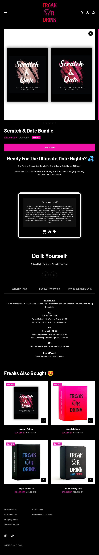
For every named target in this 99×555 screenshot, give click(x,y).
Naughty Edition (26, 429)
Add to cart (49, 147)
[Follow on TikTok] (12, 536)
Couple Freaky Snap (73, 488)
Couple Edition (73, 429)
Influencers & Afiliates (42, 514)
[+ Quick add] (43, 420)
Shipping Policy (11, 519)
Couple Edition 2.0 (26, 488)
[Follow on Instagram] (6, 536)
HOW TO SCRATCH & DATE (80, 289)
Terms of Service (11, 524)
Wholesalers (37, 509)
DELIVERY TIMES (19, 289)
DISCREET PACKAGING (49, 289)
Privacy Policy (10, 509)
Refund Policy (10, 514)
